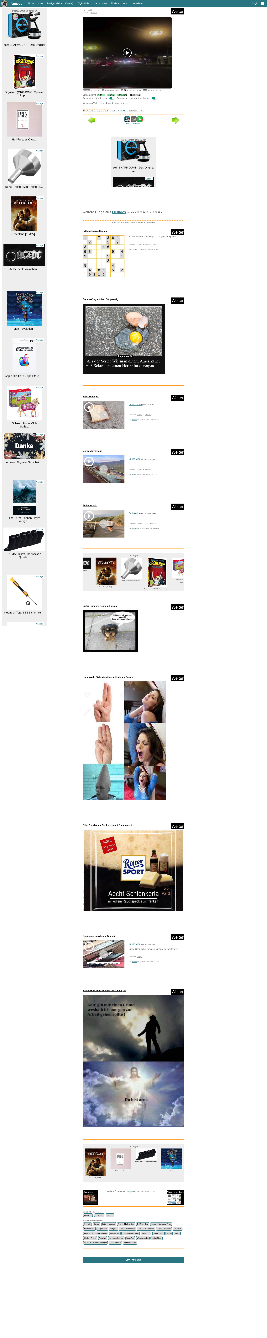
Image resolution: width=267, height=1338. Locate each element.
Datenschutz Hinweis (133, 123)
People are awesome (131, 1233)
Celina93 (120, 111)
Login (255, 3)
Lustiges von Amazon (146, 1229)
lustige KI (113, 1229)
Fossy (134, 249)
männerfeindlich (130, 1243)
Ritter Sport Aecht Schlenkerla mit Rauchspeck (107, 825)
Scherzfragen (158, 1233)
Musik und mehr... (119, 3)
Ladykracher (102, 1229)
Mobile (111, 95)
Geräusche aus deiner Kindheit (99, 936)
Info (107, 111)
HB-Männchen (142, 1224)
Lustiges (51, 3)
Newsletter (138, 3)
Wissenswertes (143, 1238)
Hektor (134, 474)
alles (40, 3)
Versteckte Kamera (116, 1238)
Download (95, 111)
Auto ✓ (100, 95)
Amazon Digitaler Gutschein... (24, 421)
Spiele (147, 244)
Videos (68, 3)
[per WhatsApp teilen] (140, 120)
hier (127, 103)
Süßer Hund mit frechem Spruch (100, 606)
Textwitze (102, 1238)
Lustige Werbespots (127, 1229)
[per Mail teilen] (134, 120)
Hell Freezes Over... (24, 98)
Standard (122, 95)
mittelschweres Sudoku (95, 231)
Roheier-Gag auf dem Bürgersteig (100, 299)
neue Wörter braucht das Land (95, 1233)
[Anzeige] (24, 46)
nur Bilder (88, 1215)
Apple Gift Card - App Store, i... (24, 335)
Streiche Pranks (90, 1238)
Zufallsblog (88, 1192)
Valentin (134, 420)
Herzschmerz (100, 3)
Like (84, 111)
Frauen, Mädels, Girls (126, 1224)
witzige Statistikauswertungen (95, 1243)
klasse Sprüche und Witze (161, 1224)
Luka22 (134, 528)
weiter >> (133, 1260)
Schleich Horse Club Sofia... (24, 384)
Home (31, 3)
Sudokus (154, 244)
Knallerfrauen (89, 1229)
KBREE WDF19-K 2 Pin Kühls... (24, 619)
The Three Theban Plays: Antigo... (24, 479)
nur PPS (110, 1215)
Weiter (178, 11)
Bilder (60, 3)
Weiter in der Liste (175, 1192)
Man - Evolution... (24, 287)
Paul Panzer (114, 1233)
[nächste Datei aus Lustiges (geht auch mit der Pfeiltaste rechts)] (175, 123)
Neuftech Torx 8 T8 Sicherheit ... (24, 571)
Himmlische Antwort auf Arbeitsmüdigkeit (104, 990)
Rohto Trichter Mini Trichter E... (24, 145)
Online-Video (135, 404)
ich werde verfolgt (92, 451)
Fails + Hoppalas (150, 523)
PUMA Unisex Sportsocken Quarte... (24, 515)
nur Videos (99, 1215)
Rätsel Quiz (146, 1233)
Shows (169, 1233)
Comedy (87, 1224)
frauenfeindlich (115, 1243)
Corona (96, 1224)
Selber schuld (90, 505)
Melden (102, 111)
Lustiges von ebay (164, 1229)
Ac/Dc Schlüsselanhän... (24, 228)
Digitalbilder (84, 3)
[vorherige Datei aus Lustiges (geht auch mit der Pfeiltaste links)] (91, 123)
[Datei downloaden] (133, 339)
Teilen (89, 111)
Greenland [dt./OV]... (24, 193)
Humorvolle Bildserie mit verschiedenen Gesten (108, 677)
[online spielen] (103, 256)
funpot (16, 3)
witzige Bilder (156, 1238)
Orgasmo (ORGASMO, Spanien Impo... (24, 53)
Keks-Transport (91, 396)
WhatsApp (130, 1238)
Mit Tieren (148, 415)
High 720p (135, 95)
